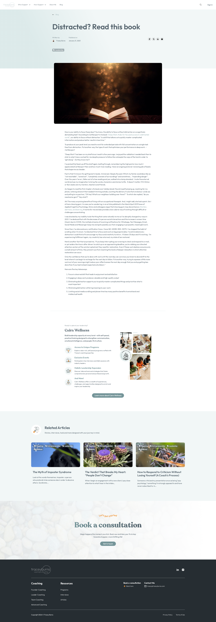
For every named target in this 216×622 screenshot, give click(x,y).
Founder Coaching (38, 590)
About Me (53, 5)
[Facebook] (149, 39)
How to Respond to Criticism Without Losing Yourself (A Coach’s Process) (159, 473)
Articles (63, 600)
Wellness (39, 449)
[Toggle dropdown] (29, 5)
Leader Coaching (38, 595)
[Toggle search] (200, 5)
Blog (61, 5)
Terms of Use (180, 615)
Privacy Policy (167, 615)
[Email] (162, 39)
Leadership (59, 50)
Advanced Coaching (39, 605)
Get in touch (108, 544)
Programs (64, 590)
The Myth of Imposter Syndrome (52, 472)
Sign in (210, 5)
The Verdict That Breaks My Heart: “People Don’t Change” (105, 473)
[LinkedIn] (158, 39)
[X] (153, 39)
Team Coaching (37, 600)
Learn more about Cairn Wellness (108, 395)
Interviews (65, 595)
